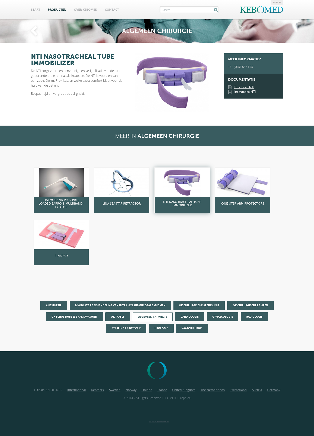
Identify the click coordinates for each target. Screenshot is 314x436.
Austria (257, 390)
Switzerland (238, 390)
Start (35, 9)
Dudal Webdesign (159, 421)
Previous (129, 79)
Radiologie (254, 316)
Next (214, 79)
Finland (147, 390)
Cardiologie (190, 316)
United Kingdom (183, 390)
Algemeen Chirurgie (152, 316)
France (162, 390)
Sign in (277, 2)
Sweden (114, 390)
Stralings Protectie (126, 328)
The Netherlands (213, 390)
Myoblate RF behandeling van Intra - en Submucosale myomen (120, 305)
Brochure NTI (244, 87)
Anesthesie (54, 305)
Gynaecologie (222, 316)
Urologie (161, 328)
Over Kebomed (85, 9)
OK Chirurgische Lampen (250, 305)
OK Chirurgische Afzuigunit (199, 305)
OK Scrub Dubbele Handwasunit (74, 316)
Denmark (97, 390)
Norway (131, 390)
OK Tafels (118, 316)
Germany (273, 390)
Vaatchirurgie (192, 328)
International (76, 390)
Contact (112, 9)
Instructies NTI (245, 92)
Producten (57, 9)
